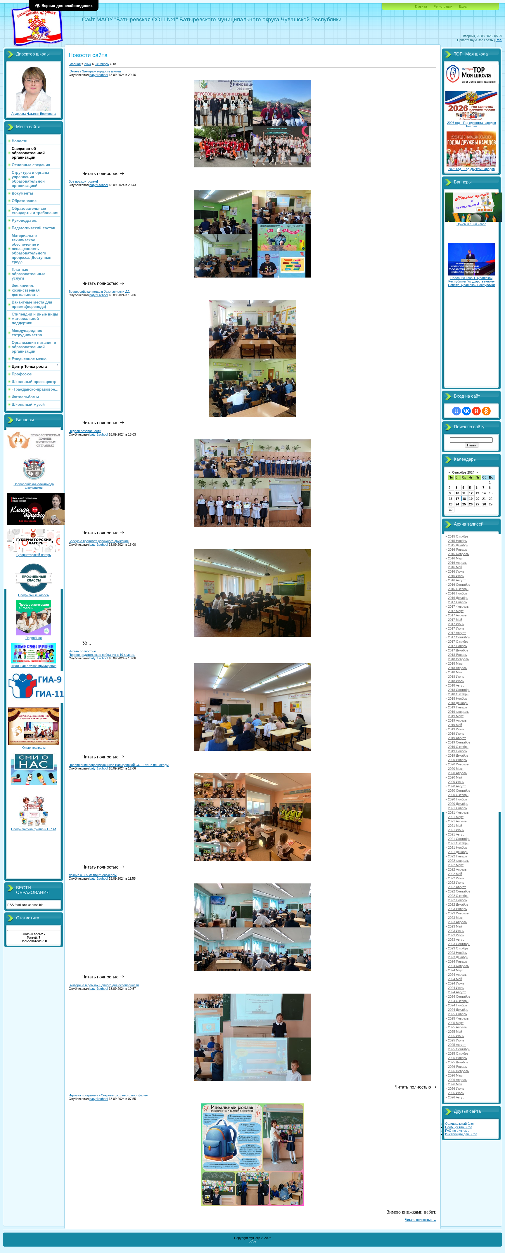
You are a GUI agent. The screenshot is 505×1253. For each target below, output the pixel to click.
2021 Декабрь (458, 852)
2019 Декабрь (458, 755)
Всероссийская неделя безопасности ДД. (99, 291)
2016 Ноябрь (457, 593)
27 (477, 504)
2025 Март (456, 1023)
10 (457, 493)
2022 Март (456, 865)
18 (464, 498)
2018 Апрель (457, 668)
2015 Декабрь (458, 545)
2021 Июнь (456, 830)
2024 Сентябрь (459, 996)
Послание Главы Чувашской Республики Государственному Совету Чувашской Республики (471, 281)
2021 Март (456, 817)
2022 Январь (457, 856)
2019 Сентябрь (459, 742)
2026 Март (456, 1075)
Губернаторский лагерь (33, 555)
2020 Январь (457, 760)
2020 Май (455, 777)
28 (484, 504)
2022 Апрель (457, 869)
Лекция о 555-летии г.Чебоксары (93, 875)
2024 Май (455, 979)
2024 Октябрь (458, 1001)
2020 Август (457, 786)
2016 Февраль (458, 554)
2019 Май (455, 725)
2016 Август (457, 580)
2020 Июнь (456, 782)
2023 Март (456, 917)
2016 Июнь (456, 571)
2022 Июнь (456, 878)
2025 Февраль (458, 1018)
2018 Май (455, 672)
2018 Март (456, 663)
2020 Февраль (458, 764)
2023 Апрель (457, 922)
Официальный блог (459, 1123)
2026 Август (457, 1097)
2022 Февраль (458, 860)
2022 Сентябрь (459, 891)
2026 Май (455, 1084)
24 (457, 504)
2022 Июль (456, 882)
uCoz (252, 1241)
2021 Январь (457, 808)
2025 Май (455, 1031)
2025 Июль (456, 1040)
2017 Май (455, 619)
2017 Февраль (458, 606)
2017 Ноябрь (457, 646)
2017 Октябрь (458, 641)
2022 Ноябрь (457, 900)
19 (471, 498)
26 (471, 504)
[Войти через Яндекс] (476, 411)
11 (464, 493)
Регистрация (443, 6)
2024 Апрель (457, 974)
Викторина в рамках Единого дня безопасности (104, 985)
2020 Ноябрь (457, 799)
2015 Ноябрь (457, 541)
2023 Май (455, 926)
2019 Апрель (457, 720)
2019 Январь (457, 707)
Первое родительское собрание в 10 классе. (102, 654)
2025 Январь (457, 1014)
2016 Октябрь (458, 589)
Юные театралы (34, 747)
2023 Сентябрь (459, 944)
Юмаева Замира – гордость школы (95, 71)
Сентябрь (102, 64)
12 (471, 493)
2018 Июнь (456, 676)
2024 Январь (457, 961)
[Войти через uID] (456, 411)
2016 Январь (457, 549)
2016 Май (455, 567)
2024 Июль (456, 987)
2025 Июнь (456, 1036)
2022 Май (455, 874)
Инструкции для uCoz (461, 1134)
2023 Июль (456, 935)
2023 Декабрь (458, 957)
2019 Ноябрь (457, 751)
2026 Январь (457, 1066)
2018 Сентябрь (459, 690)
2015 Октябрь (458, 536)
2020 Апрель (457, 773)
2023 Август (457, 939)
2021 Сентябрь (459, 838)
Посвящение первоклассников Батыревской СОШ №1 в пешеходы (119, 765)
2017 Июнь (456, 624)
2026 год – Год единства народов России (471, 124)
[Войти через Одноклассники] (486, 411)
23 (450, 504)
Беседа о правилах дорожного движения (99, 541)
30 (450, 510)
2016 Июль (456, 576)
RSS (499, 40)
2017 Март (456, 611)
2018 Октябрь (458, 694)
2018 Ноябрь (457, 698)
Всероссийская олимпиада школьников (34, 485)
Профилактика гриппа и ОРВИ (33, 829)
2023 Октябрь (458, 948)
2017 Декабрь (458, 650)
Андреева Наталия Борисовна (33, 113)
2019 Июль (456, 733)
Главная (421, 6)
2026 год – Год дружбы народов (471, 169)
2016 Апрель (457, 562)
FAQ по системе (457, 1130)
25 (464, 504)
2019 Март (456, 716)
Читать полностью (84, 651)
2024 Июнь (456, 983)
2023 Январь (457, 909)
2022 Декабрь (458, 904)
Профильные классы (33, 595)
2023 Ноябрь (457, 952)
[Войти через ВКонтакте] (466, 411)
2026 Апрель (457, 1080)
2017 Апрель (457, 615)
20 (477, 498)
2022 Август (457, 887)
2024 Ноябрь (457, 1005)
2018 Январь (457, 654)
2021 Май (455, 825)
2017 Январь (457, 602)
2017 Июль (456, 628)
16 (450, 498)
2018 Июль (456, 681)
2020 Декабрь (458, 803)
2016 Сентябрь (459, 584)
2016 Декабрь (458, 597)
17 (457, 498)
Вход (462, 6)
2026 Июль (456, 1093)
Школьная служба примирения (33, 666)
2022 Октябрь (458, 895)
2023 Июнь (456, 931)
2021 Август (457, 834)
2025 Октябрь (458, 1053)
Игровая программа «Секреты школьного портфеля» (108, 1095)
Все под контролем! (83, 181)
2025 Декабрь (458, 1062)
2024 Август (457, 992)
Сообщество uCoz (458, 1127)
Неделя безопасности (85, 431)
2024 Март (456, 970)
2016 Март (456, 558)
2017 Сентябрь (459, 637)
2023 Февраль (458, 913)
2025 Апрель (457, 1027)
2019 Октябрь (458, 746)
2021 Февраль (458, 812)
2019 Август (457, 738)
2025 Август (457, 1044)
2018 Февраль (458, 659)
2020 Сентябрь (459, 790)
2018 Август (457, 685)
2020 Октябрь (458, 795)
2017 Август (457, 633)
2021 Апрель (457, 821)
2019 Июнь (456, 729)
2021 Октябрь (458, 843)
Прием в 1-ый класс (471, 224)
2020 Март (456, 768)
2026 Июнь (456, 1088)
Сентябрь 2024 (463, 472)
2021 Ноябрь (457, 847)
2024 (87, 64)
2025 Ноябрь (457, 1058)
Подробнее (33, 638)
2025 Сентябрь (459, 1049)
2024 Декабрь (458, 1009)
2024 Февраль (458, 966)
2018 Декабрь (458, 703)
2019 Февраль (458, 711)
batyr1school (98, 75)
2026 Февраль (458, 1071)
